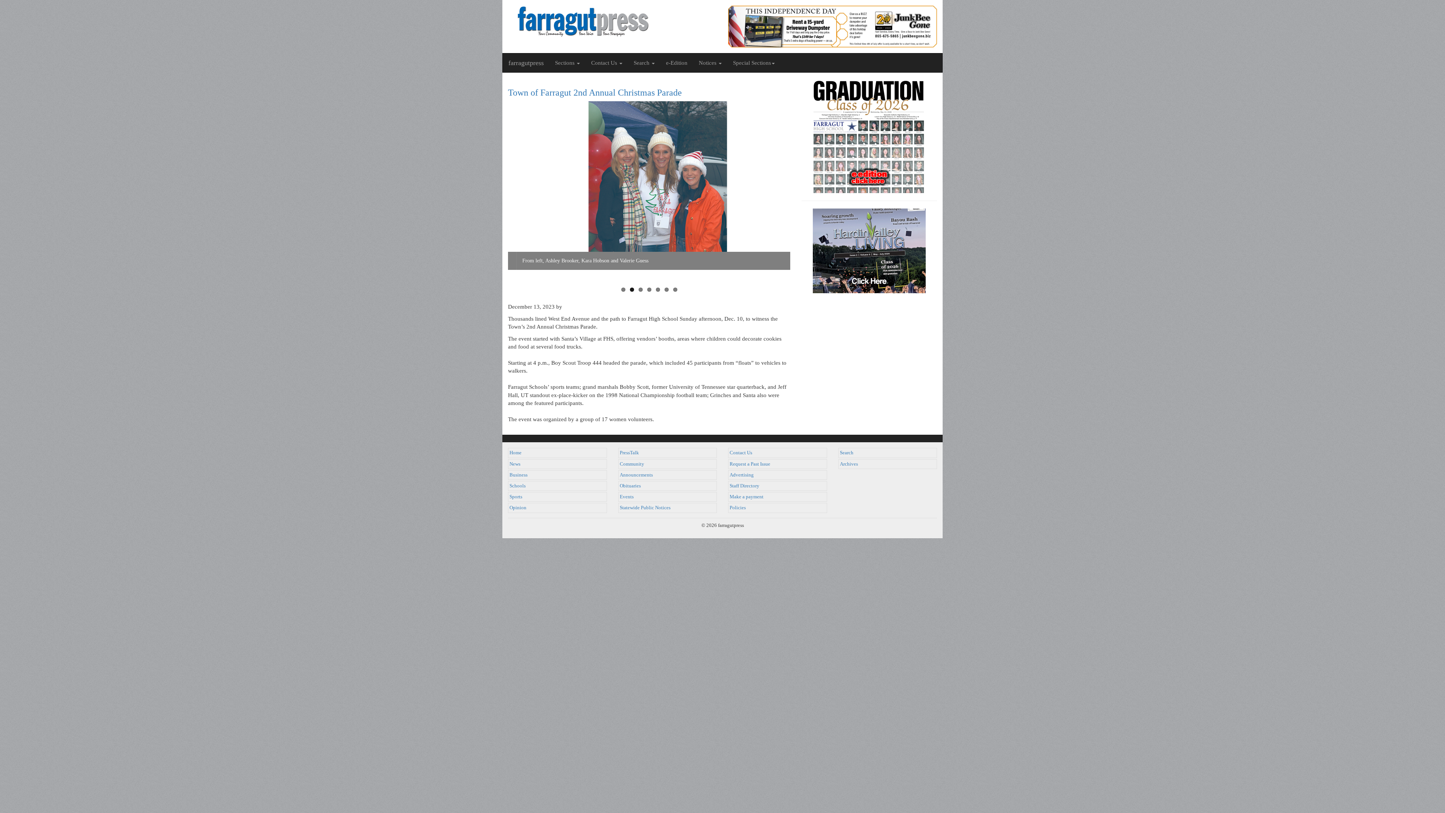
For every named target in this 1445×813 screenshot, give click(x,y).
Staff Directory (744, 486)
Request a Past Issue (750, 464)
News (515, 464)
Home (516, 452)
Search (846, 452)
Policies (738, 507)
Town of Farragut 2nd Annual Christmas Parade (595, 92)
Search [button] (642, 63)
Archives (849, 464)
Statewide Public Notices (645, 507)
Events (627, 496)
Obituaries (630, 486)
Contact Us (741, 452)
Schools (518, 486)
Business (519, 475)
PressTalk (629, 452)
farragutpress (526, 63)
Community (632, 464)
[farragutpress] (612, 21)
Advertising (742, 475)
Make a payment (747, 496)
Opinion (518, 507)
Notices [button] (708, 63)
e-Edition (677, 63)
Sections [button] (565, 63)
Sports (516, 496)
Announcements (636, 475)
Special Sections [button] (752, 63)
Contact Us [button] (605, 63)
